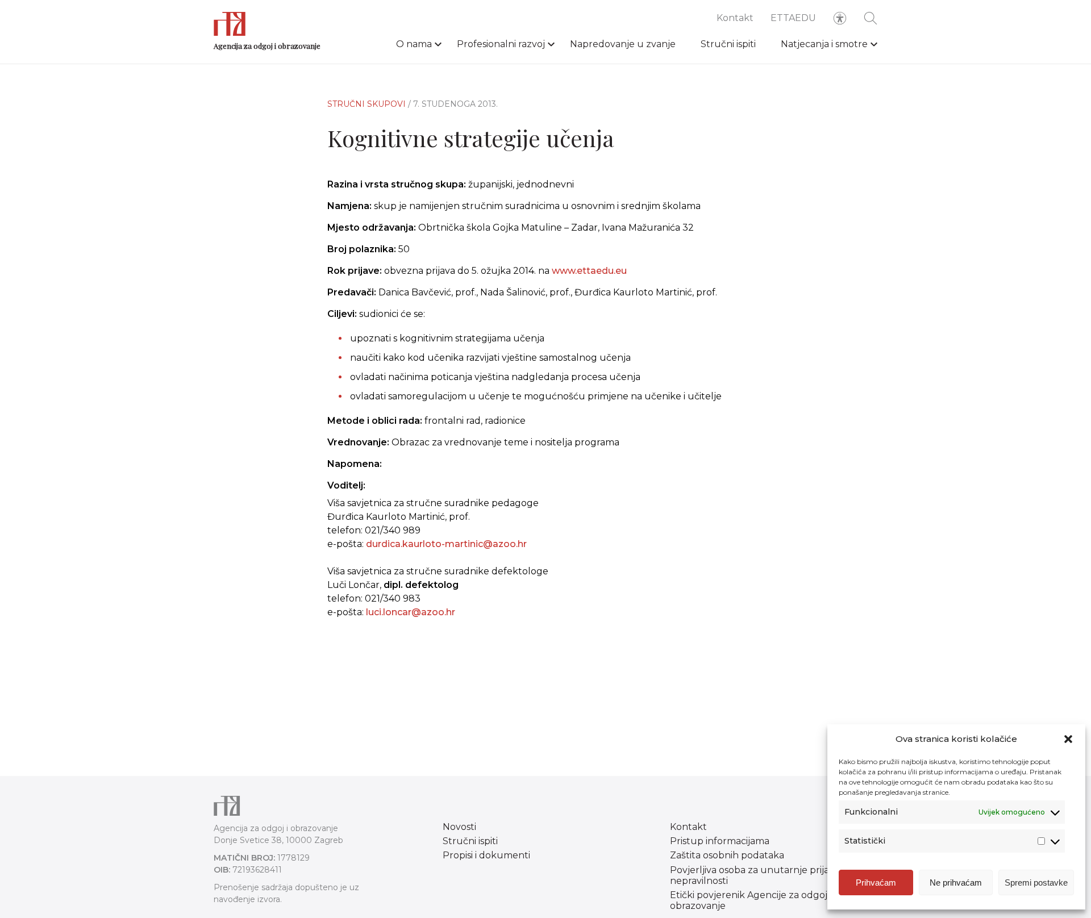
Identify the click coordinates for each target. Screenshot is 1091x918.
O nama (414, 44)
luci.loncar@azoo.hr (410, 612)
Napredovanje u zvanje (623, 44)
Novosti (459, 826)
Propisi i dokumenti (486, 855)
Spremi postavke (1036, 882)
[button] (1068, 739)
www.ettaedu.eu (589, 270)
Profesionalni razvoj (501, 44)
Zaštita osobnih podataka (727, 855)
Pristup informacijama (719, 841)
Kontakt (735, 17)
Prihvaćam (876, 882)
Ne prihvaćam (956, 882)
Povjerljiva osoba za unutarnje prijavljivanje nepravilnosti (767, 875)
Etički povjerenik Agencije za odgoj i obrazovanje (750, 900)
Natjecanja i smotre (824, 44)
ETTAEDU (793, 17)
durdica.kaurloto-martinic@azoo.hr (446, 544)
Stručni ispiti (728, 44)
